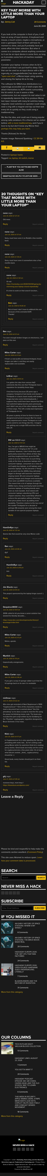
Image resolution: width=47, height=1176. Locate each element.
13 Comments (22, 1051)
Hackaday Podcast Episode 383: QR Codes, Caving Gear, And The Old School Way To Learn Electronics (27, 1083)
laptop (15, 158)
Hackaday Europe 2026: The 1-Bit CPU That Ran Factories (26, 954)
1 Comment (22, 1065)
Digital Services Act (21, 1164)
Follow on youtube (10, 893)
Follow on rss (14, 893)
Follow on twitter (6, 893)
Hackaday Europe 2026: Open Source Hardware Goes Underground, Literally (26, 968)
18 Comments (23, 1112)
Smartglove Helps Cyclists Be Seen (21, 176)
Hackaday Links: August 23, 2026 (26, 1059)
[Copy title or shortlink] (15, 26)
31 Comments (22, 988)
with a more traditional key (20, 123)
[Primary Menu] (44, 2)
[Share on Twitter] (5, 26)
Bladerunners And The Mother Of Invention (26, 982)
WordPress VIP (27, 1169)
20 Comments (40, 22)
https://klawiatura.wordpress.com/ (16, 785)
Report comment (38, 224)
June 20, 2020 (40, 26)
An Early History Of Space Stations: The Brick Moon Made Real (27, 940)
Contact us (18, 893)
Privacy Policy (40, 1162)
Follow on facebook (2, 893)
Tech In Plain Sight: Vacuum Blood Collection (28, 1045)
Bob (10, 303)
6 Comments (22, 1092)
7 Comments (22, 976)
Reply (5, 224)
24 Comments (23, 961)
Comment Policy (35, 852)
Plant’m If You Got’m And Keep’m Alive (21, 168)
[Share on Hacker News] (9, 26)
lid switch (23, 158)
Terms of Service (8, 1164)
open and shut (8, 76)
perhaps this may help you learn (15, 128)
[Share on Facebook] (2, 26)
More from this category (12, 992)
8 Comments (22, 932)
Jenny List (10, 21)
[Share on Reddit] (12, 26)
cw (10, 158)
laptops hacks (16, 155)
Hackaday (23, 2)
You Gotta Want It (24, 1069)
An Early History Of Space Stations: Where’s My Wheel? (27, 925)
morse (31, 158)
